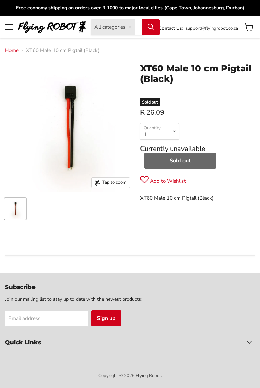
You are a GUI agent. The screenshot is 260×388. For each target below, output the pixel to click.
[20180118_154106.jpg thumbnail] (15, 209)
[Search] (151, 27)
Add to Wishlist (167, 181)
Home (12, 50)
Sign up (106, 318)
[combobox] (138, 27)
